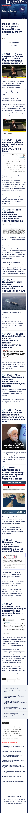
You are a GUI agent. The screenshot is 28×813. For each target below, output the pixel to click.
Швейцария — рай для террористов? (11, 751)
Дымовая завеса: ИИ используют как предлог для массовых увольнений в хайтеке (14, 777)
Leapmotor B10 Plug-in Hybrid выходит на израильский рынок (13, 747)
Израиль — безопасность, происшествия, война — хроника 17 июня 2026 (15, 715)
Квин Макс (16, 42)
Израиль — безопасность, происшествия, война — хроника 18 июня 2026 (15, 709)
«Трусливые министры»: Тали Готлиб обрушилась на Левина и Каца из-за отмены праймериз (13, 767)
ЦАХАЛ (16, 680)
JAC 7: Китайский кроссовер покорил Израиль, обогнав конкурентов (12, 756)
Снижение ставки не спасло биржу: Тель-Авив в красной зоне (13, 761)
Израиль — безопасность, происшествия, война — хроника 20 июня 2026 (14, 696)
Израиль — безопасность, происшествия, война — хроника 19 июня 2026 (15, 702)
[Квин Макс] (10, 42)
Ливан (18, 678)
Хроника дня (11, 680)
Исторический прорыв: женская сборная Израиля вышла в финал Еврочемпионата (13, 782)
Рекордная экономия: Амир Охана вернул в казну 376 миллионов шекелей (13, 772)
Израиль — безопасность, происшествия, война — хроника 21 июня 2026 (15, 690)
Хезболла (5, 680)
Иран (15, 678)
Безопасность (9, 678)
